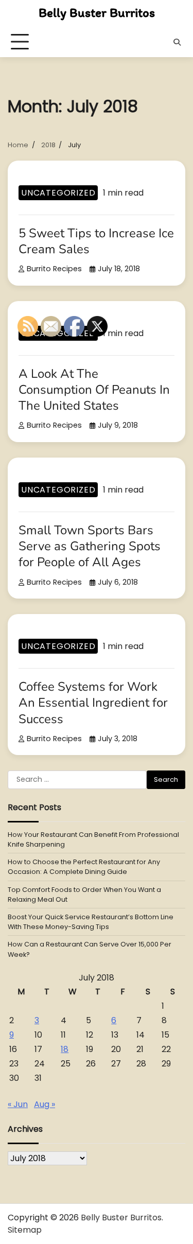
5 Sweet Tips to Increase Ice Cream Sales (96, 241)
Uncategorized (58, 193)
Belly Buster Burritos (97, 12)
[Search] (177, 42)
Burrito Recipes (54, 269)
